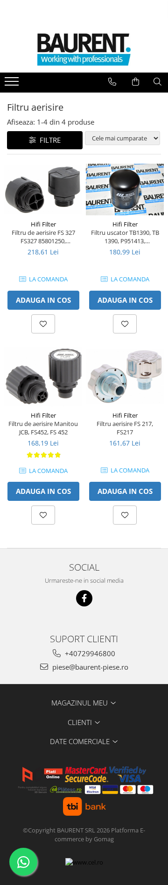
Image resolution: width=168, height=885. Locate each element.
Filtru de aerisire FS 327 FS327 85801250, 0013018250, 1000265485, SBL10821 (43, 236)
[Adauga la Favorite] (43, 323)
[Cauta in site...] (157, 82)
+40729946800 (89, 653)
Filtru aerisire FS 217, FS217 (125, 427)
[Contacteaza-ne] (112, 82)
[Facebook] (84, 598)
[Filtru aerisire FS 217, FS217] (125, 376)
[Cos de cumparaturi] (136, 82)
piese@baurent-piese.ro (89, 667)
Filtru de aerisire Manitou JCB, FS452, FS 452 (43, 427)
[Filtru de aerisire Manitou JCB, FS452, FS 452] (43, 376)
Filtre (48, 140)
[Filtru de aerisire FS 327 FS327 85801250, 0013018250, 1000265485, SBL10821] (43, 189)
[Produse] (13, 84)
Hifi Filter (43, 224)
